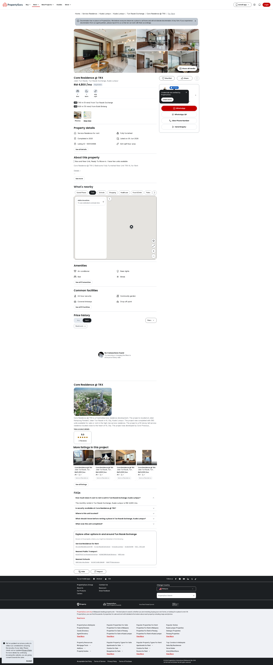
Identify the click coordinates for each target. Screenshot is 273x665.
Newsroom (102, 588)
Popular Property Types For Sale (119, 642)
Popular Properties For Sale (117, 625)
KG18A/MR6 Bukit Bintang (107, 554)
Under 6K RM (129, 547)
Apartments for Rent (143, 645)
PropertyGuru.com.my (84, 612)
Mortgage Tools (82, 645)
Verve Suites (170, 648)
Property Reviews (83, 628)
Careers (79, 593)
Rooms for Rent (141, 651)
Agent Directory (82, 634)
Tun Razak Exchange (135, 14)
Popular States (172, 625)
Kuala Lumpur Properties (175, 628)
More (67, 5)
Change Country (163, 585)
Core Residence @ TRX (156, 14)
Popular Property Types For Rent (149, 642)
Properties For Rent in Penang (146, 631)
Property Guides (82, 651)
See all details (81, 149)
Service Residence (89, 14)
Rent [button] (35, 5)
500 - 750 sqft (140, 547)
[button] (186, 92)
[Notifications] (259, 5)
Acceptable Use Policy (84, 661)
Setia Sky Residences (173, 645)
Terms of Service (99, 661)
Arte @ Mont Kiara (172, 651)
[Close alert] (195, 21)
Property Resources (84, 642)
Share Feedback (104, 591)
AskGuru (80, 648)
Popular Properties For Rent (147, 625)
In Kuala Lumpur (117, 547)
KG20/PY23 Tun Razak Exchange (86, 554)
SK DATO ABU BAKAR (97, 562)
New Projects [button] (47, 5)
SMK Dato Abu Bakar (82, 562)
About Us (80, 588)
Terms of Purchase (125, 661)
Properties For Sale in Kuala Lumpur (119, 634)
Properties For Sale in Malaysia (118, 628)
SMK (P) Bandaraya (112, 562)
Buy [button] (27, 5)
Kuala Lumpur (105, 14)
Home (77, 14)
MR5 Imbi (121, 554)
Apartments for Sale (114, 645)
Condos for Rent (142, 648)
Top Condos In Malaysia (175, 642)
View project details (81, 429)
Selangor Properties (173, 631)
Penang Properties (172, 634)
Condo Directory (83, 631)
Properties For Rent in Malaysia (147, 628)
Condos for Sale (112, 648)
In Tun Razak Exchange (102, 547)
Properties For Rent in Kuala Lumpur (149, 634)
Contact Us (103, 585)
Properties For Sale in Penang (117, 631)
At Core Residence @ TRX (84, 547)
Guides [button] (59, 5)
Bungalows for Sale (113, 651)
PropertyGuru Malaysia (86, 625)
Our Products (81, 591)
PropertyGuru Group (85, 585)
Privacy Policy (27, 650)
